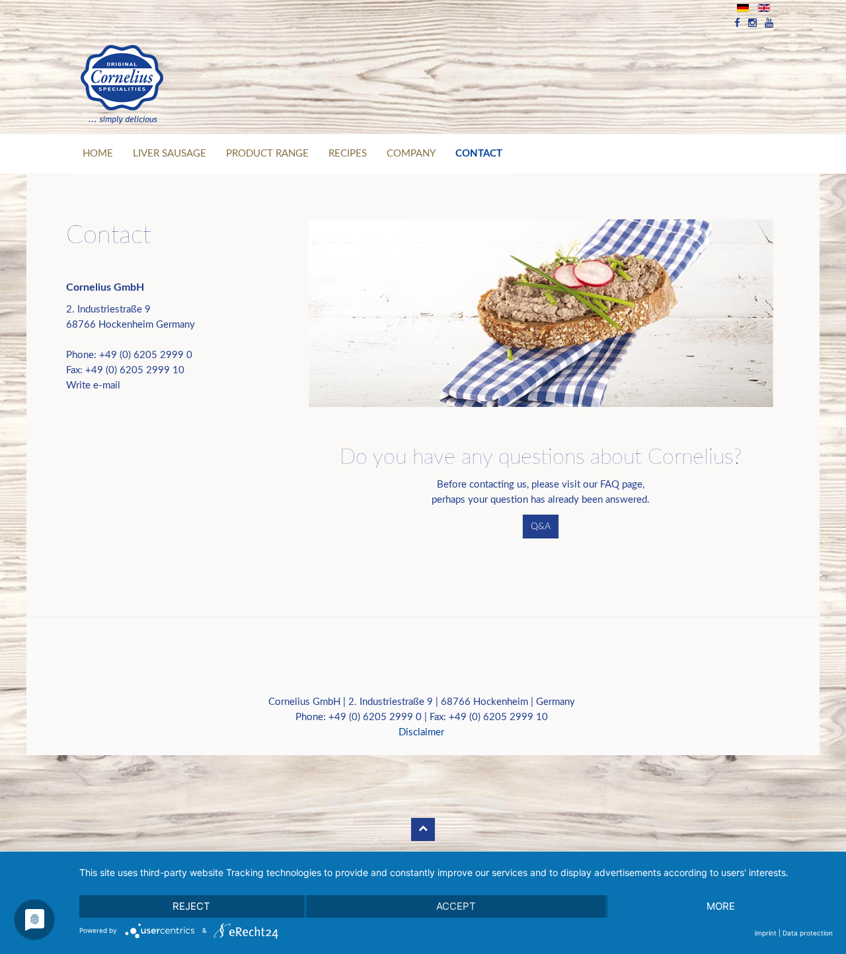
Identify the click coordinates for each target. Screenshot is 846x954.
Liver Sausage (169, 154)
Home (98, 154)
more (721, 906)
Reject (191, 906)
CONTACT (478, 154)
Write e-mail (93, 385)
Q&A (541, 526)
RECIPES (347, 154)
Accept (456, 906)
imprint (766, 933)
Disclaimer (421, 732)
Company (411, 154)
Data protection (808, 933)
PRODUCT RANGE (267, 154)
